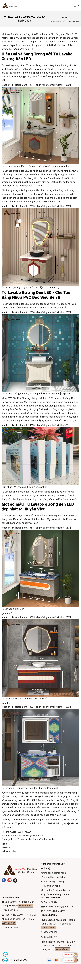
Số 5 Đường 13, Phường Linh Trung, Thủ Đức (18, 903)
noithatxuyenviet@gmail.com (58, 906)
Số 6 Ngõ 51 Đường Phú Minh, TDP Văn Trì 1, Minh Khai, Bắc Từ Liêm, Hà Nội (58, 945)
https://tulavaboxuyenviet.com (27, 835)
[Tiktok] (15, 880)
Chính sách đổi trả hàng (53, 873)
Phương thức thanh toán (54, 877)
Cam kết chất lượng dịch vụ (55, 890)
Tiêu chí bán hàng (50, 885)
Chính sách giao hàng (52, 881)
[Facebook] (4, 880)
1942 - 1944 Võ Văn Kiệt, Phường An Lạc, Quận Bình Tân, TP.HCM (20, 919)
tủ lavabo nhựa (9, 851)
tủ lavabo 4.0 (8, 847)
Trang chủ (63, 17)
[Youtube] (9, 880)
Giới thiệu (46, 868)
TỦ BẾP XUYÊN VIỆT (54, 911)
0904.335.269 (11, 910)
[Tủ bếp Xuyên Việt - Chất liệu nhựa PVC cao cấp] (14, 5)
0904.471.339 (25, 832)
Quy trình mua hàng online (55, 894)
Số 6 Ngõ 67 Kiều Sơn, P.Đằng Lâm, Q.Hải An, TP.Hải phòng (58, 924)
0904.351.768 (68, 955)
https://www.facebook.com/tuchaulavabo (33, 839)
